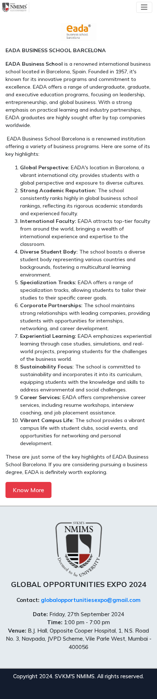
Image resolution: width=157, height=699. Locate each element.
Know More (28, 490)
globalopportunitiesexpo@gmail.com (91, 599)
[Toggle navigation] (144, 7)
